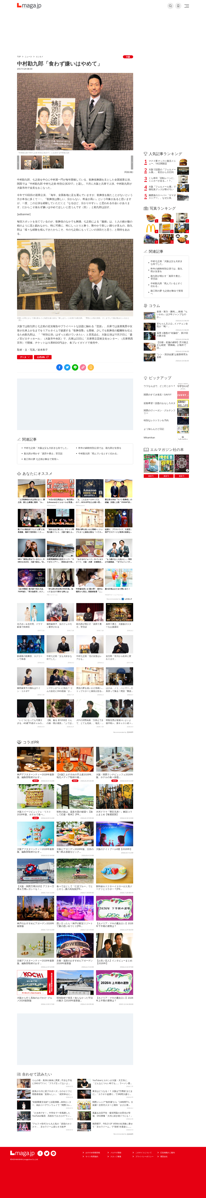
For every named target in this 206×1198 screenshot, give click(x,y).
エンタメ (39, 56)
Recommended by (114, 599)
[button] (18, 163)
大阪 (128, 56)
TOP (19, 56)
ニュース (28, 56)
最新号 (151, 476)
